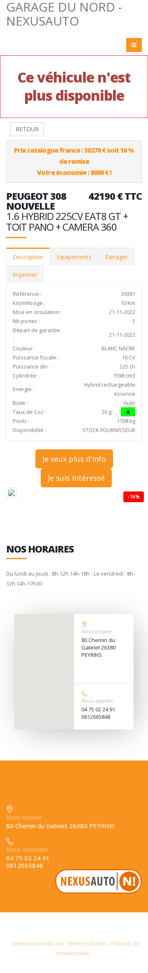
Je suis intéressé (76, 478)
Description (28, 257)
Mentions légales (87, 943)
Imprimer (25, 275)
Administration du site (38, 943)
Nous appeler (97, 700)
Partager (116, 257)
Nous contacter (27, 849)
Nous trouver (96, 631)
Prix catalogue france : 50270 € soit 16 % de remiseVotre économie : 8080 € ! (74, 161)
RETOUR (27, 129)
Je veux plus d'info (74, 459)
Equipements (74, 257)
